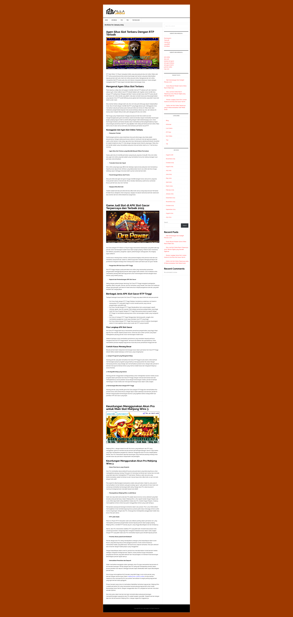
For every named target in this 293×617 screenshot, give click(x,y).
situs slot (166, 59)
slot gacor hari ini (169, 65)
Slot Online (169, 136)
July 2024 (168, 217)
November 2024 (170, 201)
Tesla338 (166, 40)
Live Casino (169, 128)
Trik (167, 144)
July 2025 (168, 170)
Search (166, 222)
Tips (167, 140)
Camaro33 (167, 42)
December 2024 (170, 197)
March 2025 (169, 186)
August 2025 (169, 166)
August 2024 (169, 213)
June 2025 (169, 174)
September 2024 (170, 209)
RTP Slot (168, 132)
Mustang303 (167, 38)
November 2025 (170, 159)
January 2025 (169, 194)
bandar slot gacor (169, 61)
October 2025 (170, 162)
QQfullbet (167, 46)
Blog (167, 120)
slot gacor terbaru (169, 63)
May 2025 (169, 178)
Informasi (168, 124)
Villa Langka (146, 11)
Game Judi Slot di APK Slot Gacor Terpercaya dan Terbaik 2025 (127, 207)
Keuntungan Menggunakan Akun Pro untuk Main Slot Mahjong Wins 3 (130, 408)
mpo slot (166, 69)
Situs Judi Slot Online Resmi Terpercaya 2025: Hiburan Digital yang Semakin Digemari (174, 93)
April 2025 (169, 182)
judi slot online (168, 67)
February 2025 (170, 190)
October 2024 (170, 205)
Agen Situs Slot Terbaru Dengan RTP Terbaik (130, 33)
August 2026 (169, 155)
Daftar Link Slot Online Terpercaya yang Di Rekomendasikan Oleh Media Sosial (175, 107)
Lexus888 (167, 44)
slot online (167, 57)
